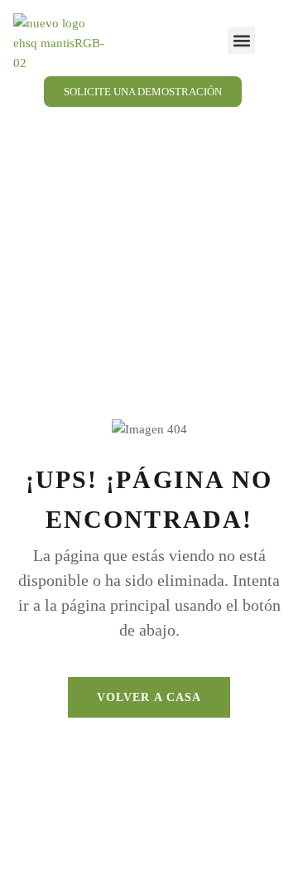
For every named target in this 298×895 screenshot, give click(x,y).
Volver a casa (149, 697)
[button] (241, 40)
